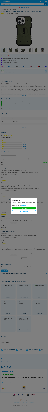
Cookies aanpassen (24, 211)
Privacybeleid (23, 205)
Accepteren (24, 208)
